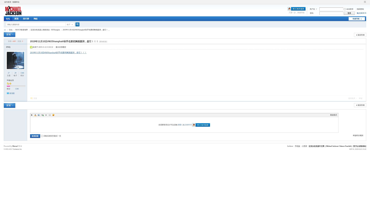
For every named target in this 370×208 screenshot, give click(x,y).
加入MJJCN (361, 13)
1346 (22, 73)
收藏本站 (15, 2)
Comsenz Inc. (17, 149)
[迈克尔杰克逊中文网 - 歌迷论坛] (13, 15)
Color (35, 115)
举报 (360, 98)
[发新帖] (9, 34)
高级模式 (333, 115)
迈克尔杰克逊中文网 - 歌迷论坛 (5, 30)
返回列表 (361, 35)
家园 (16, 19)
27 (9, 73)
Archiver (290, 146)
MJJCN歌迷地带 (21, 30)
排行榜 (26, 19)
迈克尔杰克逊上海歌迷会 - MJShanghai (45, 30)
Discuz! (15, 146)
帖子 (68, 25)
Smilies (53, 115)
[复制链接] (103, 42)
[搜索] (77, 24)
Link (42, 115)
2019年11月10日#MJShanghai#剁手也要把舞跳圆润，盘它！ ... (86, 30)
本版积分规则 (358, 135)
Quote (46, 115)
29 (15, 73)
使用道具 (351, 98)
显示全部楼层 (61, 47)
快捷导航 (356, 19)
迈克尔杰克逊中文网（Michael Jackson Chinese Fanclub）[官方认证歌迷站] (337, 146)
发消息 (12, 93)
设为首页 (7, 2)
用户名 (312, 9)
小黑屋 (304, 146)
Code (49, 115)
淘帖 (36, 19)
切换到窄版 (364, 2)
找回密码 (360, 9)
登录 (180, 125)
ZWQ (8, 47)
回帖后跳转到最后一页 (52, 136)
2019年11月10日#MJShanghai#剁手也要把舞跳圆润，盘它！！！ (58, 53)
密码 (311, 13)
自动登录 (349, 9)
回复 (35, 98)
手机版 (297, 146)
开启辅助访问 (362, 2)
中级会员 (10, 80)
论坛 (8, 19)
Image (38, 115)
